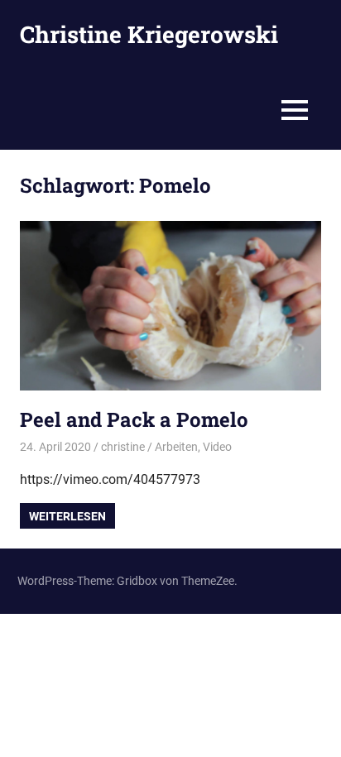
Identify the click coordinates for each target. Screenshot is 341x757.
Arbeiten (176, 446)
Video (217, 446)
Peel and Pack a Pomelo (134, 419)
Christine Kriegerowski (149, 34)
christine (123, 446)
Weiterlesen (67, 516)
